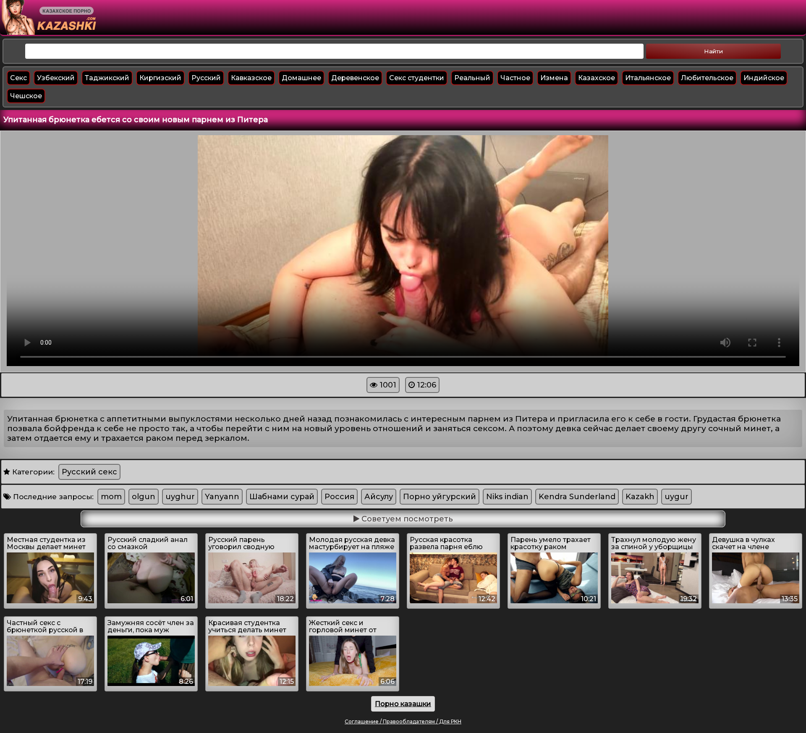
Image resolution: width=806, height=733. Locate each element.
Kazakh (639, 496)
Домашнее (301, 78)
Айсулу (378, 496)
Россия (339, 496)
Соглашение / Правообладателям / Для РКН (403, 721)
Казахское (596, 78)
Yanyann (222, 496)
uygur (676, 496)
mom (111, 496)
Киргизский (160, 78)
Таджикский (107, 78)
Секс (18, 78)
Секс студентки (416, 78)
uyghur (180, 496)
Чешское (26, 96)
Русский (206, 78)
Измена (554, 78)
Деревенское (355, 78)
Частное (515, 78)
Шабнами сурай (281, 496)
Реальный (472, 78)
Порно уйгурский (439, 496)
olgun (143, 496)
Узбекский (56, 78)
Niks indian (507, 496)
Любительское (707, 78)
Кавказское (251, 78)
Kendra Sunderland (577, 496)
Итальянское (648, 78)
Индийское (763, 78)
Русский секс (89, 471)
